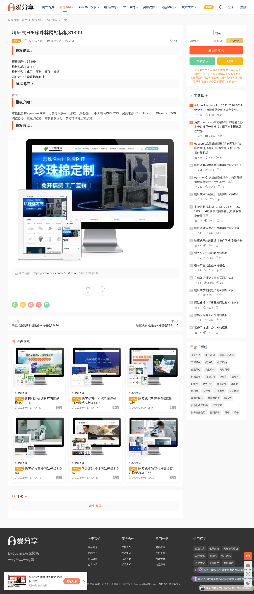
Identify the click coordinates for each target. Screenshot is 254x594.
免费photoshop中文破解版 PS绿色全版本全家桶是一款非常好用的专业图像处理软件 (218, 126)
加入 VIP (126, 558)
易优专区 (65, 7)
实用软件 (149, 7)
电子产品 (222, 362)
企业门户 (196, 355)
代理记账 (217, 405)
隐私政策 (92, 558)
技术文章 (188, 7)
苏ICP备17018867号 (170, 584)
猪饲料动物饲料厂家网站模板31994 (37, 401)
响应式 (228, 398)
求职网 (235, 383)
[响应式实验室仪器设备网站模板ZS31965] (152, 437)
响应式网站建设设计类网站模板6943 (217, 194)
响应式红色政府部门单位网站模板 (232, 588)
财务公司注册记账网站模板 (211, 252)
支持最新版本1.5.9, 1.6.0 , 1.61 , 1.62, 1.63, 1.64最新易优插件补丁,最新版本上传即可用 (217, 211)
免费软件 (210, 369)
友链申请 (126, 552)
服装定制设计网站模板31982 (95, 471)
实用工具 (160, 552)
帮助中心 (92, 552)
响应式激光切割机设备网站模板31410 (35, 325)
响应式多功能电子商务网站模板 (213, 290)
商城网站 (224, 369)
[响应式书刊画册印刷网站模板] (152, 367)
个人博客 (234, 390)
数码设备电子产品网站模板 (211, 315)
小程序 (223, 376)
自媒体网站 (197, 398)
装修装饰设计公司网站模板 (211, 327)
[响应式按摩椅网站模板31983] (38, 437)
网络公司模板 (227, 355)
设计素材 (160, 558)
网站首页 (48, 7)
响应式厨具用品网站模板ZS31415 (157, 325)
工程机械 (196, 362)
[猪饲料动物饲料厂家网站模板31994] (38, 367)
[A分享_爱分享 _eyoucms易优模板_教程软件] (21, 7)
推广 (176, 40)
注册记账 (222, 383)
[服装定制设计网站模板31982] (95, 437)
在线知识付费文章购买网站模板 (213, 277)
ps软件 (235, 376)
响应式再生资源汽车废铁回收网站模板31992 (94, 401)
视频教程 (168, 7)
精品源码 (110, 7)
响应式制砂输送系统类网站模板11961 (217, 165)
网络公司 (210, 376)
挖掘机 (209, 362)
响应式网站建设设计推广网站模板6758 (218, 240)
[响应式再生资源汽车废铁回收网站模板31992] (95, 367)
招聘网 (194, 390)
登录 (99, 506)
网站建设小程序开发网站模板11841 (216, 302)
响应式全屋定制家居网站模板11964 (231, 569)
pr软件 (194, 383)
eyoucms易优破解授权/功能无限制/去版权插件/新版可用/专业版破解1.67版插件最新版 (217, 148)
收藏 (230, 61)
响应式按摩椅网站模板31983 (38, 471)
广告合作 (126, 547)
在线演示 (202, 61)
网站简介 (92, 547)
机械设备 (196, 376)
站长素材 (129, 7)
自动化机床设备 (199, 405)
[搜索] (221, 7)
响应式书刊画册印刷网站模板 (151, 401)
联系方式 (126, 564)
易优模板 (160, 547)
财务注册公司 (198, 412)
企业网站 (196, 369)
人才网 (206, 390)
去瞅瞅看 (71, 581)
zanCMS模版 (87, 7)
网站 (226, 412)
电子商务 (219, 390)
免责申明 (92, 564)
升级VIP (234, 40)
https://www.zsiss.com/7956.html (54, 273)
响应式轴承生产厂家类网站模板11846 (217, 228)
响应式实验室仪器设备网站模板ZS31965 (151, 471)
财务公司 (207, 383)
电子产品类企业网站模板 (209, 265)
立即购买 (218, 50)
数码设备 (215, 412)
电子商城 (210, 355)
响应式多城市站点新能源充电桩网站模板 (229, 578)
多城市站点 (214, 398)
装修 (236, 412)
